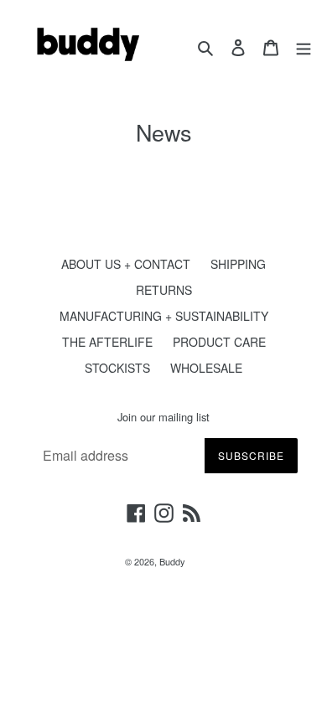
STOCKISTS (117, 367)
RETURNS (164, 289)
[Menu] (303, 44)
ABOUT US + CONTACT (125, 263)
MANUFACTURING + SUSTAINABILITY (164, 315)
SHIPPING (238, 263)
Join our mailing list (163, 417)
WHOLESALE (206, 367)
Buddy (172, 561)
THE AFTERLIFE (107, 341)
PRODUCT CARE (219, 341)
